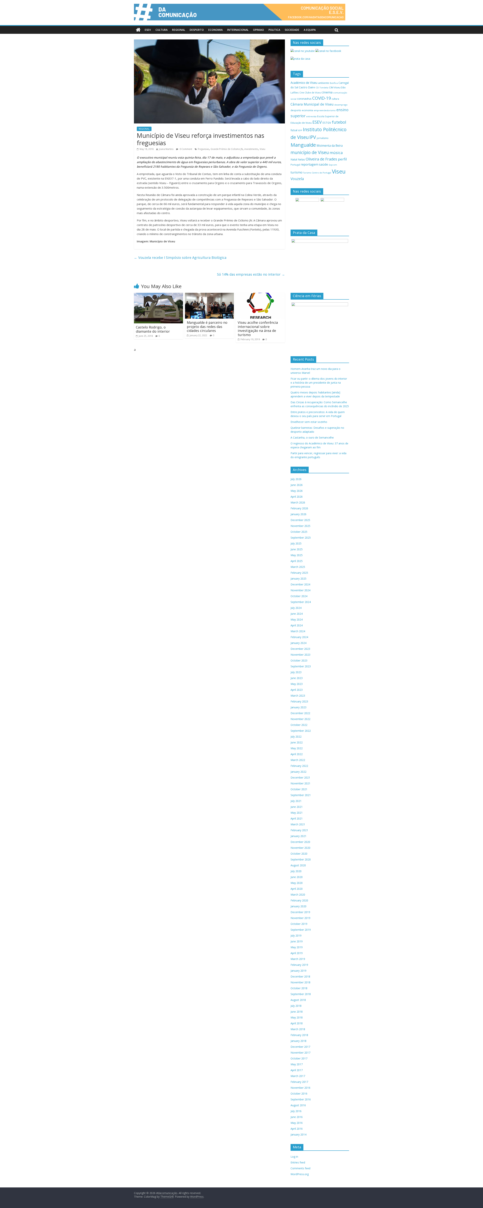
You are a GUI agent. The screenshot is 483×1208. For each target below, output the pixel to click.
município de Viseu (310, 152)
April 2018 (297, 1023)
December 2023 (300, 649)
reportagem (309, 164)
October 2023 (299, 660)
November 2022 (300, 719)
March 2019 (298, 959)
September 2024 (301, 602)
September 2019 (301, 929)
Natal (294, 159)
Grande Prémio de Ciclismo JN (227, 149)
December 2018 (300, 976)
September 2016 (301, 1099)
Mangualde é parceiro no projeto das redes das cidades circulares (207, 326)
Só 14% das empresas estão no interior (251, 274)
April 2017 (297, 1070)
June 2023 (297, 678)
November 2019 (300, 918)
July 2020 (296, 871)
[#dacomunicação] (138, 30)
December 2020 (300, 842)
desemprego (341, 104)
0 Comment (185, 149)
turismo (296, 172)
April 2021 (297, 818)
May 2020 (297, 883)
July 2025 (296, 543)
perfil (342, 159)
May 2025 (297, 555)
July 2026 (296, 479)
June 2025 (297, 549)
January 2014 (298, 1134)
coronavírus (304, 98)
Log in (294, 1156)
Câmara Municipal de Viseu (312, 104)
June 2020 (297, 877)
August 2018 (298, 1000)
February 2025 (299, 572)
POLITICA (274, 30)
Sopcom (333, 164)
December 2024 (300, 584)
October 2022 (299, 725)
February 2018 (299, 1035)
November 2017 (300, 1052)
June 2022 (297, 742)
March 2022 (298, 760)
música (336, 152)
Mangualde (303, 144)
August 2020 (298, 865)
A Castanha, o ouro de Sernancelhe (312, 437)
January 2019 (298, 970)
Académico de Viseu (304, 83)
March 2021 (298, 824)
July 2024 (296, 608)
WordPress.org (300, 1174)
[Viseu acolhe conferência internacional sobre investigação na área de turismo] (260, 295)
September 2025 (301, 537)
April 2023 (297, 689)
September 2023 (301, 666)
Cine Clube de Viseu (310, 92)
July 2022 (296, 736)
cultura (335, 98)
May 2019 (297, 947)
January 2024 (298, 643)
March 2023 (298, 695)
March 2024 (298, 631)
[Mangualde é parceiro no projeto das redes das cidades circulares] (209, 295)
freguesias (203, 149)
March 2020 (298, 894)
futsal (294, 130)
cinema (326, 92)
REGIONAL (178, 30)
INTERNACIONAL (237, 30)
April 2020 (297, 888)
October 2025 (299, 531)
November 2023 (300, 654)
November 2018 (300, 982)
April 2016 (297, 1128)
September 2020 (301, 859)
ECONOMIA (215, 30)
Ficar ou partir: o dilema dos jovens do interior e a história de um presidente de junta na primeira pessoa (319, 382)
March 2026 (298, 502)
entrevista (311, 116)
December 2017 (300, 1046)
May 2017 (297, 1064)
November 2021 (300, 783)
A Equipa (310, 30)
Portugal (295, 164)
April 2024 (297, 625)
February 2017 (299, 1082)
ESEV (148, 30)
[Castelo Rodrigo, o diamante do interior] (158, 295)
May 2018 (297, 1017)
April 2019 (297, 953)
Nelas (301, 159)
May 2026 (297, 491)
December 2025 (300, 520)
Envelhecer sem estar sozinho (309, 422)
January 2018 (298, 1041)
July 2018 (296, 1006)
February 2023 (299, 701)
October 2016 (299, 1093)
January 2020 (298, 906)
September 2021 (301, 795)
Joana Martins (166, 149)
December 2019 (300, 912)
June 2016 (297, 1117)
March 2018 (298, 1029)
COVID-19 (321, 98)
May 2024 (297, 619)
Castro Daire (307, 87)
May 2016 (297, 1123)
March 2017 (298, 1076)
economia (307, 110)
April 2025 (297, 561)
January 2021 (298, 836)
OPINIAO (258, 30)
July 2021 (296, 801)
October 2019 (299, 924)
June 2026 (297, 485)
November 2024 (300, 590)
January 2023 (298, 707)
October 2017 (299, 1058)
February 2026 (299, 508)
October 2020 (299, 853)
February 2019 (299, 965)
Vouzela (297, 178)
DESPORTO (197, 30)
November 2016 (300, 1087)
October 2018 (299, 988)
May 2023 (297, 684)
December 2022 (300, 713)
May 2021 (297, 812)
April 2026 (297, 496)
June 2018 (297, 1011)
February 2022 (299, 766)
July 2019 (296, 935)
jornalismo (322, 138)
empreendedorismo (325, 110)
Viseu (262, 149)
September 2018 (301, 994)
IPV (312, 137)
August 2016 (298, 1105)
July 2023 (296, 672)
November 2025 (300, 526)
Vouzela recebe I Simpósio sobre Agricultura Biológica (180, 257)
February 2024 (299, 637)
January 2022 (298, 771)
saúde (323, 164)
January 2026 (298, 514)
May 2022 (297, 748)
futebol (339, 122)
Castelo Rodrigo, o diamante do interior (153, 329)
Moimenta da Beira (330, 146)
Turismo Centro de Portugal (317, 172)
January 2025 (298, 578)
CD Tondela (322, 87)
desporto (296, 110)
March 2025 (298, 567)
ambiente (323, 83)
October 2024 (299, 596)
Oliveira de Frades (321, 159)
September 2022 (301, 730)
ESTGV (326, 122)
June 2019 (297, 941)
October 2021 (299, 789)
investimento (251, 149)
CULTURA (161, 30)
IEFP (300, 130)
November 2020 (300, 848)
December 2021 (300, 777)
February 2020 (299, 900)
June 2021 (297, 807)
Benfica (334, 83)
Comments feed (300, 1168)
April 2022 (297, 754)
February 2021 (299, 830)
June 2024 (297, 613)
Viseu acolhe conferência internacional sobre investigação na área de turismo (258, 328)
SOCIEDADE (292, 30)
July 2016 (296, 1111)
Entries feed (298, 1162)
